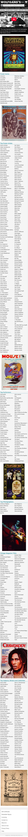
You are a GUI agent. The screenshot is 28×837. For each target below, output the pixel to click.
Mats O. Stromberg (19, 188)
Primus (16, 419)
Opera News (18, 566)
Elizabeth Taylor (4, 727)
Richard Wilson (18, 265)
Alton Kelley (3, 154)
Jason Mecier (3, 301)
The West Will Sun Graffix (21, 325)
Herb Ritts (2, 751)
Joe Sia (2, 323)
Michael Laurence (19, 199)
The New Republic (19, 612)
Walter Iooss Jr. (18, 761)
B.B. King (2, 396)
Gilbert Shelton (4, 265)
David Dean (3, 217)
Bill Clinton (3, 700)
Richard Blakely (18, 262)
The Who (17, 453)
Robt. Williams (18, 276)
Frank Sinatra (3, 432)
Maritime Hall (18, 78)
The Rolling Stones (19, 452)
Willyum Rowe (18, 348)
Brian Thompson (4, 176)
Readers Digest (18, 582)
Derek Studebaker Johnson (7, 229)
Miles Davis (17, 407)
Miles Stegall (18, 213)
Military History (4, 638)
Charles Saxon (4, 711)
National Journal (19, 560)
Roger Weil (17, 278)
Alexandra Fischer (5, 150)
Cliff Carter (3, 192)
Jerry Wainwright (4, 310)
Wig (16, 343)
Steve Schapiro (18, 751)
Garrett (2, 256)
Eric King (3, 10)
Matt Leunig (18, 190)
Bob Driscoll (3, 161)
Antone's (2, 76)
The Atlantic (18, 605)
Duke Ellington (4, 421)
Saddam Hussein (19, 740)
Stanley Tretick (18, 749)
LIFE (1, 625)
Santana (17, 430)
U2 (15, 457)
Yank (16, 639)
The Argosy (17, 603)
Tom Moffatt (18, 99)
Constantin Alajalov (5, 713)
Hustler (2, 614)
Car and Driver (4, 567)
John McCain (18, 686)
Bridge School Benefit (5, 88)
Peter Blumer (18, 238)
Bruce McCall (3, 707)
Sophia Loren (18, 743)
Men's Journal (3, 636)
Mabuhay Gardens (19, 76)
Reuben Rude (18, 256)
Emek (1, 242)
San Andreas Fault (19, 291)
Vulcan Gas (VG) (19, 101)
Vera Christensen (19, 758)
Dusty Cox (3, 238)
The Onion (17, 616)
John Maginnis (18, 504)
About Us (4, 823)
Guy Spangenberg (4, 745)
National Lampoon (19, 562)
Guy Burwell (3, 276)
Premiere (17, 578)
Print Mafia (17, 242)
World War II (18, 767)
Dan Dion (2, 507)
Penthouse (17, 569)
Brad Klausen (3, 170)
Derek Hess (3, 228)
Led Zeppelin (18, 398)
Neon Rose (17, 83)
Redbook (17, 584)
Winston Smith (18, 350)
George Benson (4, 437)
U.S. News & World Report (21, 630)
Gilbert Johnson (4, 264)
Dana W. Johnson (4, 203)
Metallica (17, 403)
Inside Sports (3, 616)
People (16, 571)
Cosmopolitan (4, 578)
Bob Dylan (3, 401)
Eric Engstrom (3, 244)
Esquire (2, 587)
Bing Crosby (3, 399)
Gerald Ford (3, 743)
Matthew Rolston (19, 699)
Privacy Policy (5, 828)
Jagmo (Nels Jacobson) (6, 298)
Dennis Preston (4, 226)
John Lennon (18, 394)
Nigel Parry (17, 716)
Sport (16, 593)
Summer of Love (19, 96)
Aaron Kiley (3, 682)
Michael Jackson (19, 702)
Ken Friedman (4, 352)
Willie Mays (17, 763)
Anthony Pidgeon (4, 504)
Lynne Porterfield (19, 165)
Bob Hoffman (3, 706)
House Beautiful (4, 612)
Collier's (2, 575)
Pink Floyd (17, 417)
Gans (1, 255)
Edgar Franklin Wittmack (6, 724)
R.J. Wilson (17, 247)
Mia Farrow (17, 700)
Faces (1, 428)
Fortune (2, 593)
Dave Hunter (3, 213)
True (16, 629)
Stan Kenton (18, 432)
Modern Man (18, 555)
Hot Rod (2, 609)
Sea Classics (18, 591)
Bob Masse (3, 163)
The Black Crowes (19, 444)
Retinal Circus (18, 90)
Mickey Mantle (18, 707)
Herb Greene (3, 285)
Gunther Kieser (4, 273)
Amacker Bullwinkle (5, 156)
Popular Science (19, 576)
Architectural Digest (5, 557)
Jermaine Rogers (4, 309)
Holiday (2, 607)
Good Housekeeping (5, 594)
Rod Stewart (18, 428)
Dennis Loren (3, 222)
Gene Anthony (4, 511)
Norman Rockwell (19, 718)
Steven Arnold (18, 310)
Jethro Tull (3, 452)
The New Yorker (19, 614)
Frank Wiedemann (5, 253)
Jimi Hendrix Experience (6, 455)
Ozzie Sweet (18, 720)
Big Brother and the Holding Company (10, 398)
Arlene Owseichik (4, 158)
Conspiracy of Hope (5, 414)
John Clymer (3, 765)
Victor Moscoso (18, 336)
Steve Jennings (18, 511)
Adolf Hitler (3, 686)
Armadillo (2, 78)
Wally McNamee (19, 760)
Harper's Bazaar (4, 600)
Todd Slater (17, 330)
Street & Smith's (19, 598)
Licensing (4, 817)
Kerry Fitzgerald (19, 149)
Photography (18, 8)
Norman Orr (18, 222)
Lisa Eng (17, 163)
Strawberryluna (18, 316)
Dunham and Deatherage (6, 237)
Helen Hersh (3, 283)
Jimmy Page (3, 457)
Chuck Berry (3, 410)
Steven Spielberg (19, 312)
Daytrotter (3, 90)
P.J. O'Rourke (18, 722)
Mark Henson (18, 179)
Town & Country (19, 625)
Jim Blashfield (3, 314)
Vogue (16, 634)
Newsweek (17, 564)
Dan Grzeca (3, 199)
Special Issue (18, 745)
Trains (16, 627)
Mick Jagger (17, 405)
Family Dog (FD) (4, 94)
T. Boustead (18, 319)
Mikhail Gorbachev (19, 711)
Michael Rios (18, 203)
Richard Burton (18, 733)
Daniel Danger (4, 204)
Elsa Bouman (3, 240)
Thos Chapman (18, 328)
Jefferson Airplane (5, 446)
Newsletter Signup (6, 814)
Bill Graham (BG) (4, 81)
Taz (15, 323)
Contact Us (4, 820)
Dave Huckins (3, 212)
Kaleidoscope (3, 103)
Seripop (17, 300)
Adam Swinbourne (5, 147)
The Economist (18, 607)
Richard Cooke (18, 264)
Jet (1, 620)
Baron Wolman (4, 505)
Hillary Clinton (4, 752)
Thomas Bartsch (19, 327)
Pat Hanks (17, 228)
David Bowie (3, 417)
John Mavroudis (4, 330)
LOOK (1, 627)
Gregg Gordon (4, 271)
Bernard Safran (4, 699)
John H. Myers (4, 327)
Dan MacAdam (4, 201)
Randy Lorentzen (19, 729)
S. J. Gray (17, 282)
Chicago (2, 408)
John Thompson (4, 334)
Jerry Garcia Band (4, 450)
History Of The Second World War (9, 605)
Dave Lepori (3, 509)
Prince (16, 421)
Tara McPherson (19, 321)
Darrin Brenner (4, 210)
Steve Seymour (18, 309)
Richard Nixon (18, 734)
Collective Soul (4, 412)
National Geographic (20, 558)
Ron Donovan (18, 280)
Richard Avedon (19, 731)
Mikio (16, 212)
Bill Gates (2, 702)
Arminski (2, 79)
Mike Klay (17, 210)
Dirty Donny (3, 231)
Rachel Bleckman (19, 509)
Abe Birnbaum (4, 684)
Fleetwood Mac (4, 430)
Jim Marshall (3, 318)
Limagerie (16, 10)
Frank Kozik (3, 251)
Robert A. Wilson (19, 269)
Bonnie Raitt (3, 403)
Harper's (2, 598)
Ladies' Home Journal (5, 621)
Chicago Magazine (5, 571)
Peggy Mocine (18, 235)
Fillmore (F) (3, 99)
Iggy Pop (2, 443)
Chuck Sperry (3, 190)
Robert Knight (18, 274)
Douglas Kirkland (4, 720)
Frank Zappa (3, 434)
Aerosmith (3, 394)
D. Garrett (2, 197)
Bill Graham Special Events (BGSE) (9, 85)
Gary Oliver (3, 262)
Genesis (2, 435)
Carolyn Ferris (4, 181)
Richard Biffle (18, 260)
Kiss (16, 396)
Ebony (2, 584)
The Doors (17, 450)
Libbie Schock (18, 158)
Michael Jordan (18, 704)
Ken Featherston (4, 350)
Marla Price (17, 183)
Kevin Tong (17, 150)
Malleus (17, 168)
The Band (17, 439)
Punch (16, 580)
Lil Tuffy (17, 159)
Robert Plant (18, 426)
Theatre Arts (18, 621)
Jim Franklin (3, 316)
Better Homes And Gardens (7, 560)
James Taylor (3, 444)
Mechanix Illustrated (5, 634)
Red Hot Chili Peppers (20, 425)
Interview (2, 618)
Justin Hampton (4, 345)
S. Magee (17, 283)
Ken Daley (3, 348)
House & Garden (4, 611)
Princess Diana (18, 727)
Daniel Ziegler (3, 206)
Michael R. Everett (19, 201)
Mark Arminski (18, 174)
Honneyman (3, 287)
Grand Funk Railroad (5, 439)
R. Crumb (17, 246)
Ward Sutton (18, 337)
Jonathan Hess (4, 341)
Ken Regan (17, 691)
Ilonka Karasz (3, 754)
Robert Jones (18, 273)
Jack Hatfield (3, 296)
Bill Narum (3, 159)
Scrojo (16, 298)
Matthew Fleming (19, 192)
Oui (15, 567)
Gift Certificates (6, 811)
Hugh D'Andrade (4, 289)
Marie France (3, 630)
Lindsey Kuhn (18, 161)
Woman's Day (18, 636)
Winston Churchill (19, 765)
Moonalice (17, 81)
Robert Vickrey (18, 736)
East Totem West (4, 92)
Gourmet (2, 596)
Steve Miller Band (19, 435)
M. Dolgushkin (18, 167)
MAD (1, 629)
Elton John (3, 423)
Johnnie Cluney (4, 337)
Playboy (17, 573)
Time (16, 623)
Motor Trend (18, 557)
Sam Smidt (17, 287)
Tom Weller (17, 332)
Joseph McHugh (4, 343)
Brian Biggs (3, 172)
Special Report (18, 747)
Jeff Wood (2, 307)
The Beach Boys (19, 441)
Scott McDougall (19, 296)
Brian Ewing (3, 174)
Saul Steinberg (18, 742)
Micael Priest (18, 195)
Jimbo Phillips (3, 321)
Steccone (17, 307)
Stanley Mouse (18, 305)
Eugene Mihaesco (4, 731)
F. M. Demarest (4, 733)
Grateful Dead (4, 441)
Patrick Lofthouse (19, 231)
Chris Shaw (3, 186)
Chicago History (4, 569)
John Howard (3, 328)
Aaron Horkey (4, 145)
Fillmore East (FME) (5, 97)
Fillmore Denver (4, 96)
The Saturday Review (20, 620)
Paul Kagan (17, 233)
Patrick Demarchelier (20, 725)
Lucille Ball (17, 693)
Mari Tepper (18, 172)
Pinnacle (17, 87)
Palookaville (18, 85)
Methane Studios (19, 194)
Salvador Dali (18, 285)
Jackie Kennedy (4, 756)
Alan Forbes (3, 149)
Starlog (16, 596)
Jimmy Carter (3, 760)
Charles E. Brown (4, 185)
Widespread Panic (19, 461)
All (1, 5)
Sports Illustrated (19, 594)
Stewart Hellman (19, 314)
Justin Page (3, 346)
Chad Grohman (4, 183)
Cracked (2, 580)
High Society (3, 602)
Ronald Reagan (18, 738)
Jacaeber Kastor (9, 10)
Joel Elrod (2, 325)
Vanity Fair (17, 632)
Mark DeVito (18, 177)
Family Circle (3, 589)
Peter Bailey (18, 237)
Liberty (2, 623)
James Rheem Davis (5, 300)
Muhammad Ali (19, 713)
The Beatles (17, 443)
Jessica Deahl (3, 312)
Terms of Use (5, 825)
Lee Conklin (18, 154)
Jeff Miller (2, 305)
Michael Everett (18, 197)
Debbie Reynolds (4, 716)
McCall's (2, 632)
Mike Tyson (17, 709)
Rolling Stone (18, 587)
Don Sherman (3, 718)
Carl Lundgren (4, 179)
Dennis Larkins (4, 221)
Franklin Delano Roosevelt (7, 736)
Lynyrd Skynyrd (19, 401)
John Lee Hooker (4, 461)
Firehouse (2, 247)
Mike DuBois (18, 206)
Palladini (17, 226)
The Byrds (17, 446)
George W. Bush (4, 742)
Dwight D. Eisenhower (6, 722)
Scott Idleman (18, 294)
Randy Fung (18, 251)
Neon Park (17, 219)
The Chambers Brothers (21, 448)
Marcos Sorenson (19, 170)
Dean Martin (3, 715)
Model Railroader (4, 639)
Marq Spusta (18, 185)
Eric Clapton (3, 426)
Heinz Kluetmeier (4, 747)
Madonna (17, 695)
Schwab (17, 292)
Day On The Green (5, 419)
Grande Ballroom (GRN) (6, 101)
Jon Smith (2, 339)
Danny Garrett (4, 208)
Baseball (2, 558)
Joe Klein (2, 761)
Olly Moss (17, 224)
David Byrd (3, 215)
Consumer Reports (5, 576)
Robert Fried (18, 271)
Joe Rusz (2, 763)
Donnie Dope (3, 235)
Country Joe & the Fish (6, 416)
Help (3, 831)
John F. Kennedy (4, 767)
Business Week (4, 566)
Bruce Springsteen (5, 405)
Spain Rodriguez (19, 303)
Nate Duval (17, 217)
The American (18, 600)
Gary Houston (4, 260)
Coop (1, 194)
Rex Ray (17, 258)
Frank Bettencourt (5, 249)
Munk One (17, 215)
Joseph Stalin (18, 690)
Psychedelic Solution (20, 88)
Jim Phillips (3, 319)
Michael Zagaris (19, 507)
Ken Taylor (17, 145)
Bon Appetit (3, 562)
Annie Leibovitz (4, 691)
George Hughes (4, 740)
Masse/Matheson (19, 186)
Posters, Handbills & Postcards (7, 8)
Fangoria (2, 591)
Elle (1, 585)
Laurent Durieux (19, 152)
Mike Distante (18, 204)
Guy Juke (2, 278)
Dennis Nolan (3, 224)
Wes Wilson (18, 339)
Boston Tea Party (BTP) (6, 87)
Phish (16, 416)
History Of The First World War (8, 603)
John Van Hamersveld (5, 336)
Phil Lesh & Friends (19, 414)
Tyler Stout (17, 334)
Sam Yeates (17, 289)
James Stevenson (4, 758)
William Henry (18, 346)
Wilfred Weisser (19, 345)
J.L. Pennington (4, 292)
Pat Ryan (17, 229)
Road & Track (18, 585)
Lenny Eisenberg (19, 156)
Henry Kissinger (4, 749)
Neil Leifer (17, 715)
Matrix (16, 79)
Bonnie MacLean (4, 167)
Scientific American (19, 589)
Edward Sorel (3, 725)
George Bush (3, 738)
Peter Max (17, 240)
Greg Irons (3, 269)
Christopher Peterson (5, 188)
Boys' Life (2, 564)
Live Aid (17, 399)
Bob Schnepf (3, 165)
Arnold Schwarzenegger (6, 693)
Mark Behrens (18, 176)
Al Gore (2, 688)
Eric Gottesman (4, 246)
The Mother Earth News (21, 611)
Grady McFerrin (4, 267)
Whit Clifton (18, 341)
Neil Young (17, 410)
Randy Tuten (18, 253)
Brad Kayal (3, 168)
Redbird (17, 255)
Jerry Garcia (3, 448)
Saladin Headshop (19, 92)
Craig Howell (3, 195)
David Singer (3, 219)
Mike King (17, 208)
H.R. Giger (3, 280)
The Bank (17, 97)
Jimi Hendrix (3, 453)
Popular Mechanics (19, 575)
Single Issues (18, 94)
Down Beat (3, 582)
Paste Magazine (19, 724)
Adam (1, 555)
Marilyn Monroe (19, 697)
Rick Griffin (17, 267)
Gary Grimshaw (4, 258)
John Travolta (18, 688)
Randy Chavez (18, 249)
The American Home (20, 602)
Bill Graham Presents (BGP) (7, 83)
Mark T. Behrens (19, 181)
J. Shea (2, 291)
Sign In (22, 2)
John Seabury (3, 332)
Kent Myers (17, 147)
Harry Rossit (3, 282)
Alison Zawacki (4, 152)
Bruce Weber (3, 177)
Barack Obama (4, 695)
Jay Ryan (2, 303)
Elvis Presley (3, 425)
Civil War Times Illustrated (7, 573)
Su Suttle (17, 318)
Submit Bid (21, 10)
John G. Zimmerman (20, 682)
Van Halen (17, 459)
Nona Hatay (18, 221)
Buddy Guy (3, 407)
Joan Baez (2, 459)
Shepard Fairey (18, 301)
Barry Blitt (3, 697)
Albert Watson (4, 690)
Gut (1, 274)
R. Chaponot (18, 244)
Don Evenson (3, 233)
